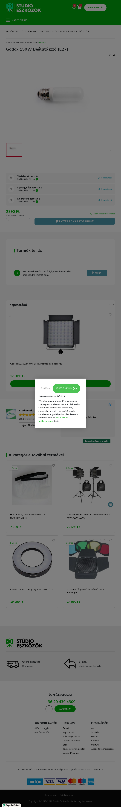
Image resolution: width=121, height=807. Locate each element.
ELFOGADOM (64, 388)
